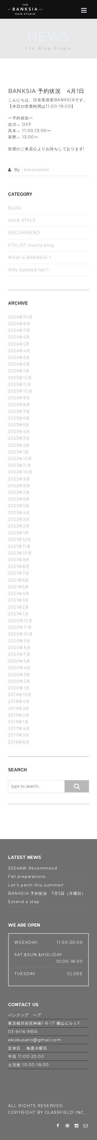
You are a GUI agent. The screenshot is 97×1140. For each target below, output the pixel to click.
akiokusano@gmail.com (34, 1039)
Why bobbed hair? (28, 269)
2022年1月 (18, 532)
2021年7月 (19, 573)
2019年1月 (18, 721)
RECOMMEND (24, 232)
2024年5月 (19, 344)
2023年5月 (19, 424)
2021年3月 (18, 600)
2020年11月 (20, 627)
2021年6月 (18, 580)
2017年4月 (19, 728)
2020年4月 (19, 667)
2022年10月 (20, 472)
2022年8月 (19, 485)
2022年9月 (19, 479)
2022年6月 (19, 499)
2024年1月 (19, 370)
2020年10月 (20, 634)
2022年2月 (19, 526)
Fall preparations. (27, 876)
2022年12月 (20, 458)
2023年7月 (19, 411)
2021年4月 (19, 593)
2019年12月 (20, 694)
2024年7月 (19, 330)
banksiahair (37, 169)
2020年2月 (19, 681)
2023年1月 (18, 452)
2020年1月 (19, 688)
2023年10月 (20, 391)
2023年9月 (19, 397)
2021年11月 (19, 546)
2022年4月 (19, 512)
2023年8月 (19, 404)
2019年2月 (19, 715)
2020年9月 (19, 641)
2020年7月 (19, 654)
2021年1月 (18, 613)
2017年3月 (19, 735)
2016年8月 (19, 742)
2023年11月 (19, 384)
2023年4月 (19, 431)
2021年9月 (19, 559)
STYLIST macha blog (31, 245)
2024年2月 (19, 364)
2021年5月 (18, 586)
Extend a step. (24, 901)
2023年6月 (19, 418)
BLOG (14, 208)
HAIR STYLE (22, 220)
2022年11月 (19, 465)
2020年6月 (19, 661)
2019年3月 (19, 708)
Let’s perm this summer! (36, 885)
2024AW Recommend (32, 868)
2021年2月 (18, 607)
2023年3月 (19, 438)
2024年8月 (19, 323)
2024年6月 (19, 337)
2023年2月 (19, 445)
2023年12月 (20, 377)
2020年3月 (19, 674)
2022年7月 (19, 492)
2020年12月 (20, 620)
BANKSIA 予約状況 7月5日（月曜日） (47, 893)
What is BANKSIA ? (30, 257)
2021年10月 (20, 553)
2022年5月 (19, 505)
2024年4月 (19, 350)
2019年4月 (19, 701)
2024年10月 (20, 317)
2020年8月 (19, 647)
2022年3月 (19, 519)
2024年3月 (19, 357)
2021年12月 (19, 539)
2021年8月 (19, 566)
